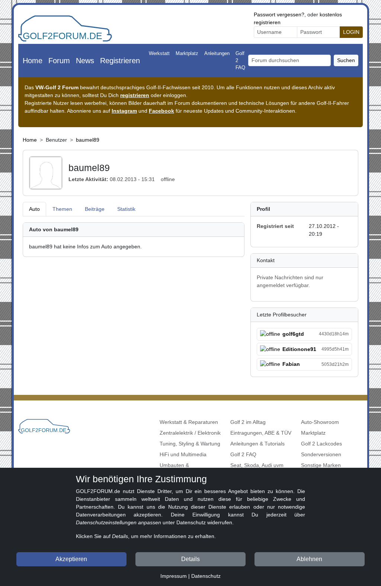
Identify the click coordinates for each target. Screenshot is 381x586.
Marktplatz (187, 53)
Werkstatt (159, 53)
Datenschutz (206, 576)
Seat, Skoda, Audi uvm (257, 465)
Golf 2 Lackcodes (321, 444)
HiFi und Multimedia (183, 454)
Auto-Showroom (320, 422)
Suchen (346, 60)
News (85, 61)
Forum (59, 61)
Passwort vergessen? (279, 14)
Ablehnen (309, 559)
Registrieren (120, 61)
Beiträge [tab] (95, 209)
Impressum (173, 576)
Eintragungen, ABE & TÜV (260, 433)
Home (32, 61)
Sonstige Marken (321, 465)
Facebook (161, 111)
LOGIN (351, 32)
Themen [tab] (62, 209)
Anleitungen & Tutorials (257, 444)
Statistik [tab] (126, 209)
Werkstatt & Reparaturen (189, 422)
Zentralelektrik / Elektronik (190, 433)
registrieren (134, 95)
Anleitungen (217, 53)
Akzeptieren (71, 559)
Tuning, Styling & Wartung (190, 444)
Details (190, 559)
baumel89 (87, 140)
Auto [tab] (34, 209)
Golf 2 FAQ (240, 60)
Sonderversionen (321, 454)
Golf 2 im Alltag (248, 422)
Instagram (124, 111)
